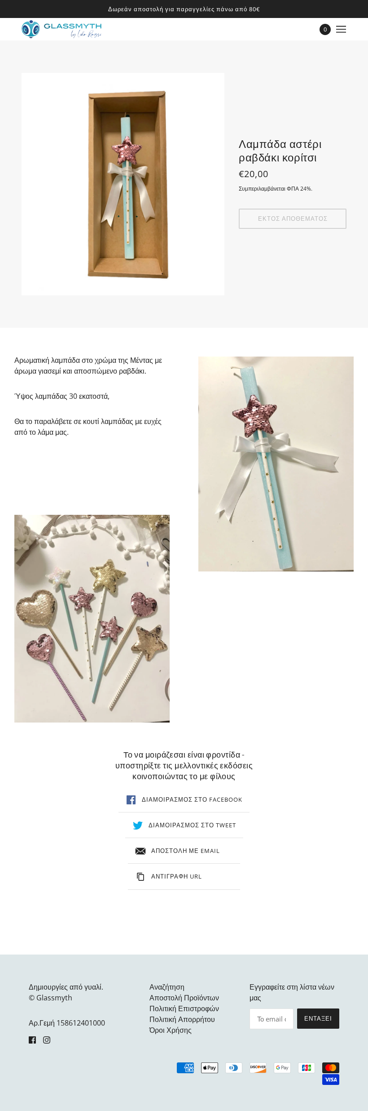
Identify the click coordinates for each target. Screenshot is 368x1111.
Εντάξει (318, 1018)
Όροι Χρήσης (170, 1030)
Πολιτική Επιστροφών (184, 1008)
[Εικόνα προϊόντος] (92, 618)
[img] (32, 1039)
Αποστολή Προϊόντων (184, 998)
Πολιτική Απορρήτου (182, 1019)
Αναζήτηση (166, 987)
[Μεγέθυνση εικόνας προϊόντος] (123, 184)
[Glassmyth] (61, 29)
